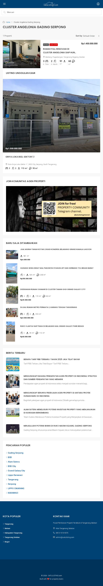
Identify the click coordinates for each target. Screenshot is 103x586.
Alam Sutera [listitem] (14, 462)
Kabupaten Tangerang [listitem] (13, 533)
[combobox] (91, 36)
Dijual (46, 44)
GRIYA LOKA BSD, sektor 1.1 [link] (19, 156)
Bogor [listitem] (7, 542)
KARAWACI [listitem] (13, 493)
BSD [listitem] (10, 457)
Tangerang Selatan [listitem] (12, 537)
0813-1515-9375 (62, 533)
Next (96, 115)
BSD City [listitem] (12, 466)
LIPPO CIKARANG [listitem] (16, 488)
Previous (7, 115)
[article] (51, 126)
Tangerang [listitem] (13, 479)
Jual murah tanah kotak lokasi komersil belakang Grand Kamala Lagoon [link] (55, 249)
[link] (21, 54)
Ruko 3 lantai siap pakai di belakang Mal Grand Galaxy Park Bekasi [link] (52, 326)
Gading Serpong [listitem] (15, 453)
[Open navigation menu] (4, 4)
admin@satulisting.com (65, 537)
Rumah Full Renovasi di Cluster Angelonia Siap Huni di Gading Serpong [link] (59, 52)
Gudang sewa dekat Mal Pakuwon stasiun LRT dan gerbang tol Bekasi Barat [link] (56, 268)
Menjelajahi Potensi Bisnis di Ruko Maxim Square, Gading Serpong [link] (58, 425)
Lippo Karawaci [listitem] (15, 475)
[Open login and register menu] (98, 4)
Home (8, 22)
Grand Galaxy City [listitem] (16, 470)
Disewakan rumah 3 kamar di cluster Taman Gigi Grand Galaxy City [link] (52, 289)
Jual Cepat (53, 44)
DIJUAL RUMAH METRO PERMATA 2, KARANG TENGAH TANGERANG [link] (48, 307)
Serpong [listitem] (12, 484)
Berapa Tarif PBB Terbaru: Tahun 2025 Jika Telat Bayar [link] (52, 359)
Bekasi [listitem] (7, 528)
